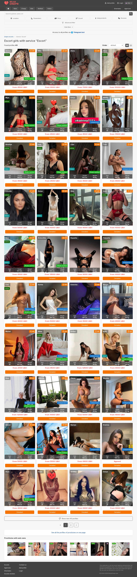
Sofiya (73, 331)
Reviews (124, 18)
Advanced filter (69, 23)
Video (49, 9)
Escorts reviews (9, 574)
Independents (101, 18)
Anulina (73, 472)
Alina (40, 331)
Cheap (23, 9)
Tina (105, 144)
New (15, 9)
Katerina (74, 285)
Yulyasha (106, 238)
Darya (105, 472)
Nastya (73, 425)
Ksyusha (74, 238)
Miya (7, 98)
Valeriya (41, 378)
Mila (39, 51)
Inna (39, 144)
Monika (106, 378)
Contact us (22, 565)
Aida (105, 331)
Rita (7, 238)
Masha (105, 98)
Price (59, 18)
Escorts (6, 565)
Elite (31, 9)
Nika (72, 191)
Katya (73, 98)
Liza (7, 285)
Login (121, 3)
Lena (40, 98)
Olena (73, 378)
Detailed (20, 91)
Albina (7, 425)
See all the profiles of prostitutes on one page (68, 532)
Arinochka (42, 238)
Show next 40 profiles (70, 519)
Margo (105, 285)
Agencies (127, 9)
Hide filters (67, 27)
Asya (7, 472)
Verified (40, 9)
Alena (40, 425)
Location (16, 18)
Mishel (8, 331)
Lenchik (8, 191)
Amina (7, 51)
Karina (40, 285)
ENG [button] (129, 3)
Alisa (105, 51)
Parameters (37, 18)
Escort (80, 18)
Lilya (72, 144)
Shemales (117, 9)
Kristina (106, 425)
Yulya (40, 472)
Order (104, 45)
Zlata (73, 51)
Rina (7, 378)
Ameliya (8, 144)
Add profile (111, 3)
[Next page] (76, 525)
